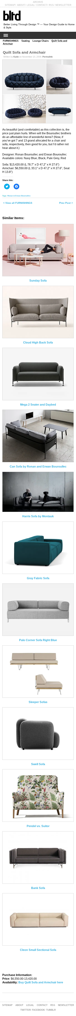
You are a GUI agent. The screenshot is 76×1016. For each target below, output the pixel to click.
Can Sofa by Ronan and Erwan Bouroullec (38, 466)
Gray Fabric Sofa (38, 578)
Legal (30, 5)
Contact (41, 5)
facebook (38, 1010)
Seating (25, 41)
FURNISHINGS (11, 41)
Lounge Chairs (41, 41)
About (21, 5)
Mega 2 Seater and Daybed (38, 404)
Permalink (47, 57)
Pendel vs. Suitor (38, 826)
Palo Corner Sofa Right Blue (38, 640)
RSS (51, 5)
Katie (16, 57)
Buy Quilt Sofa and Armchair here (40, 982)
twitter (25, 1010)
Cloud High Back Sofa (38, 342)
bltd (12, 15)
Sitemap (10, 5)
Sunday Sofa (38, 280)
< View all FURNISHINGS (17, 202)
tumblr (51, 1010)
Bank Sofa (38, 888)
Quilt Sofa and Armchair (24, 52)
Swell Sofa (38, 764)
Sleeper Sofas (38, 702)
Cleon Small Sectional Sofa (38, 949)
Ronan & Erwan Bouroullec (19, 196)
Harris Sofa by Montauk (38, 516)
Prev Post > (66, 202)
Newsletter (63, 5)
